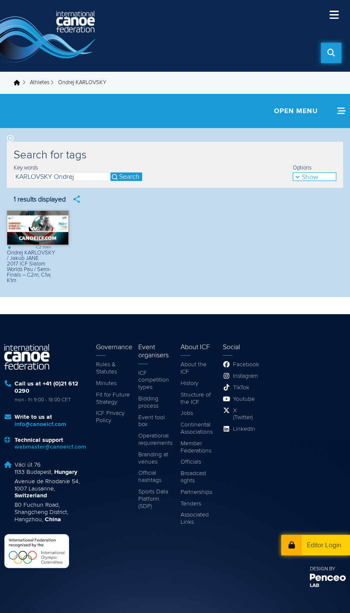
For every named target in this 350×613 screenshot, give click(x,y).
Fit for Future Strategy (113, 398)
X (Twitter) (243, 414)
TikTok (241, 388)
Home (19, 82)
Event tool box (151, 421)
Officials (191, 462)
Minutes (106, 383)
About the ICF (194, 368)
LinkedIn (244, 429)
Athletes (40, 82)
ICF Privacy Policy (110, 416)
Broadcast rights (193, 477)
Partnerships (196, 492)
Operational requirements (155, 439)
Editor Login (324, 545)
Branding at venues (153, 458)
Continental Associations (197, 428)
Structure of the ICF (196, 398)
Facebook (245, 365)
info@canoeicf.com (40, 424)
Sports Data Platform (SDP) (153, 499)
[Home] (49, 36)
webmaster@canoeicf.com (50, 447)
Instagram (245, 376)
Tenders (191, 504)
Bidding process (148, 402)
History (189, 383)
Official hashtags (149, 476)
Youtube (244, 399)
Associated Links (195, 518)
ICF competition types (153, 380)
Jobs (187, 413)
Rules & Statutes (106, 368)
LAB (314, 585)
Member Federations (196, 447)
